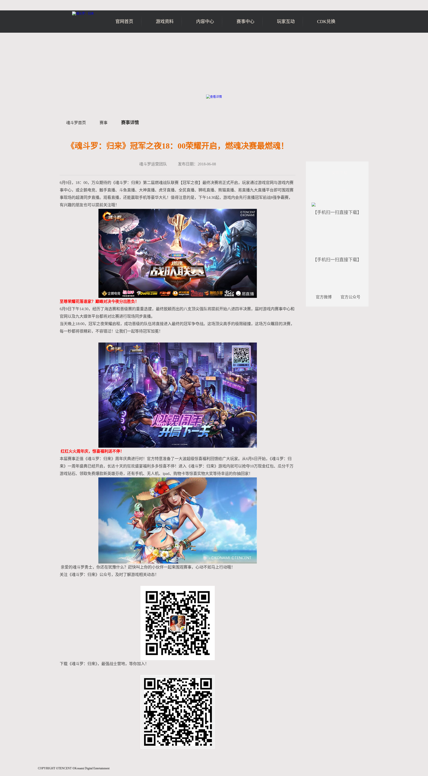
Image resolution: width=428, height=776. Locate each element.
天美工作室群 (20, 771)
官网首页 (124, 21)
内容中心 (205, 21)
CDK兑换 (326, 21)
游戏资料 (165, 21)
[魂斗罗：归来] (83, 13)
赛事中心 (245, 21)
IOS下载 (339, 191)
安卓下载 (340, 173)
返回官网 (354, 41)
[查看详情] (214, 97)
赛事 (103, 123)
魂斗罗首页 (76, 123)
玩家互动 (286, 21)
